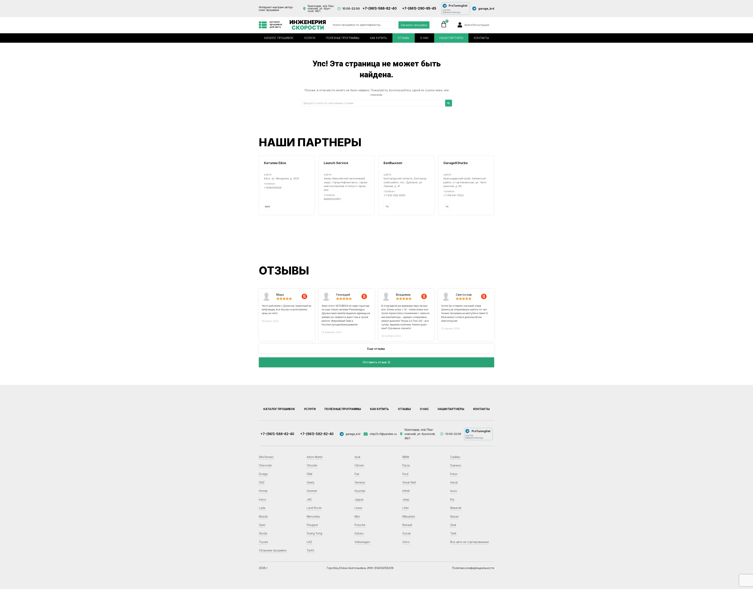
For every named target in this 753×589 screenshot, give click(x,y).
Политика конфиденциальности (473, 568)
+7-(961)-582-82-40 (317, 434)
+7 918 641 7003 (453, 195)
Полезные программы (342, 38)
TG (387, 206)
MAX (267, 206)
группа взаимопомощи (451, 11)
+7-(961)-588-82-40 (379, 8)
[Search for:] (372, 103)
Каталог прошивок (278, 38)
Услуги (309, 38)
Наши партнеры (451, 38)
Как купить (378, 38)
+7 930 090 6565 (394, 195)
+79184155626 (273, 187)
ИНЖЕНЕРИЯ (307, 25)
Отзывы (403, 38)
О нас (424, 38)
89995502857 (332, 199)
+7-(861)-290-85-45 (419, 8)
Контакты (481, 38)
